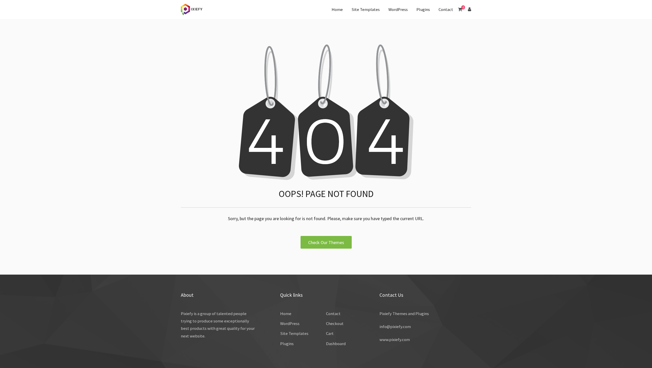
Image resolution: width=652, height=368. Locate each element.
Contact (446, 9)
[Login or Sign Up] (469, 9)
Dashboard (336, 343)
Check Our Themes (326, 242)
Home (337, 9)
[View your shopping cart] (460, 9)
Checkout (335, 323)
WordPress (398, 9)
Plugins (423, 9)
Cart (330, 333)
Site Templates (365, 9)
